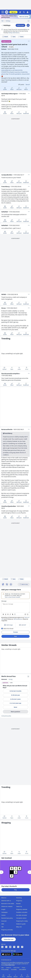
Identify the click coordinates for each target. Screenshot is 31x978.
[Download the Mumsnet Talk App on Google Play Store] (17, 954)
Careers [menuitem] (3, 915)
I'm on (26, 369)
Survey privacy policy (6, 716)
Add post (19, 89)
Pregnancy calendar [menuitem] (21, 909)
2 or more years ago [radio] (15, 703)
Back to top (25, 584)
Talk (2, 21)
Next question (15, 712)
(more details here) (10, 965)
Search (27, 976)
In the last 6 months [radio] (15, 691)
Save (14, 36)
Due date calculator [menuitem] (21, 915)
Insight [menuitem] (3, 909)
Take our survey (23, 16)
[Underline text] (5, 614)
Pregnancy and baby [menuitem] (7, 929)
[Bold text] (3, 614)
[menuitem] (2, 947)
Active (19, 369)
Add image (10, 625)
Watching (9, 976)
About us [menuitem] (3, 897)
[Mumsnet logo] (6, 12)
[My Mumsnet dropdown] (28, 12)
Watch (6, 36)
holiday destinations (13, 32)
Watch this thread (8, 628)
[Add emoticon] (28, 614)
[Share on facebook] (3, 584)
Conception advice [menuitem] (21, 918)
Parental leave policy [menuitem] (7, 918)
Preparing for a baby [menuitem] (22, 921)
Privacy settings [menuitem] (5, 969)
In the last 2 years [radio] (15, 699)
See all (28, 84)
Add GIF (23, 625)
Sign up (13, 12)
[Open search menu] (24, 12)
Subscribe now (8, 939)
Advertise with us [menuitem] (6, 900)
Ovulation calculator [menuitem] (21, 912)
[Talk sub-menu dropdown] (28, 21)
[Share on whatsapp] (11, 584)
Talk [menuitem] (2, 927)
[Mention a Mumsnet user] (25, 614)
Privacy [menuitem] (23, 967)
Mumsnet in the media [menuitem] (7, 903)
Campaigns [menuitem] (4, 912)
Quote (5, 89)
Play (15, 890)
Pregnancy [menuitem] (19, 900)
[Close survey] (28, 676)
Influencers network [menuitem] (6, 906)
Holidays (8, 21)
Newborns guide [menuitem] (20, 924)
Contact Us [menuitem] (8, 967)
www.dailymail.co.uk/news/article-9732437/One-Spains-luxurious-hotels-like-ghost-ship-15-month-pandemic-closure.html (15, 72)
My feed (4, 369)
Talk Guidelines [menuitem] (22, 969)
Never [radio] (15, 707)
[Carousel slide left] (1, 872)
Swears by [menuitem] (19, 906)
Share (21, 36)
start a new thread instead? (12, 597)
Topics (11, 369)
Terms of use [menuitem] (16, 967)
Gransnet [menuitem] (3, 921)
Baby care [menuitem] (19, 927)
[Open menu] (3, 12)
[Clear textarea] (15, 614)
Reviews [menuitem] (18, 903)
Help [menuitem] (2, 967)
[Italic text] (10, 614)
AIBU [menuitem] (2, 924)
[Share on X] (7, 584)
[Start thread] (20, 12)
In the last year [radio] (15, 695)
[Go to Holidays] (2, 25)
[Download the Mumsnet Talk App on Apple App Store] (6, 954)
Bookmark (26, 113)
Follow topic (20, 25)
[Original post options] (29, 41)
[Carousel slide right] (29, 872)
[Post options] (29, 93)
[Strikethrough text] (8, 614)
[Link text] (12, 614)
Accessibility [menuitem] (14, 969)
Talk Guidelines (18, 619)
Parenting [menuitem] (19, 897)
